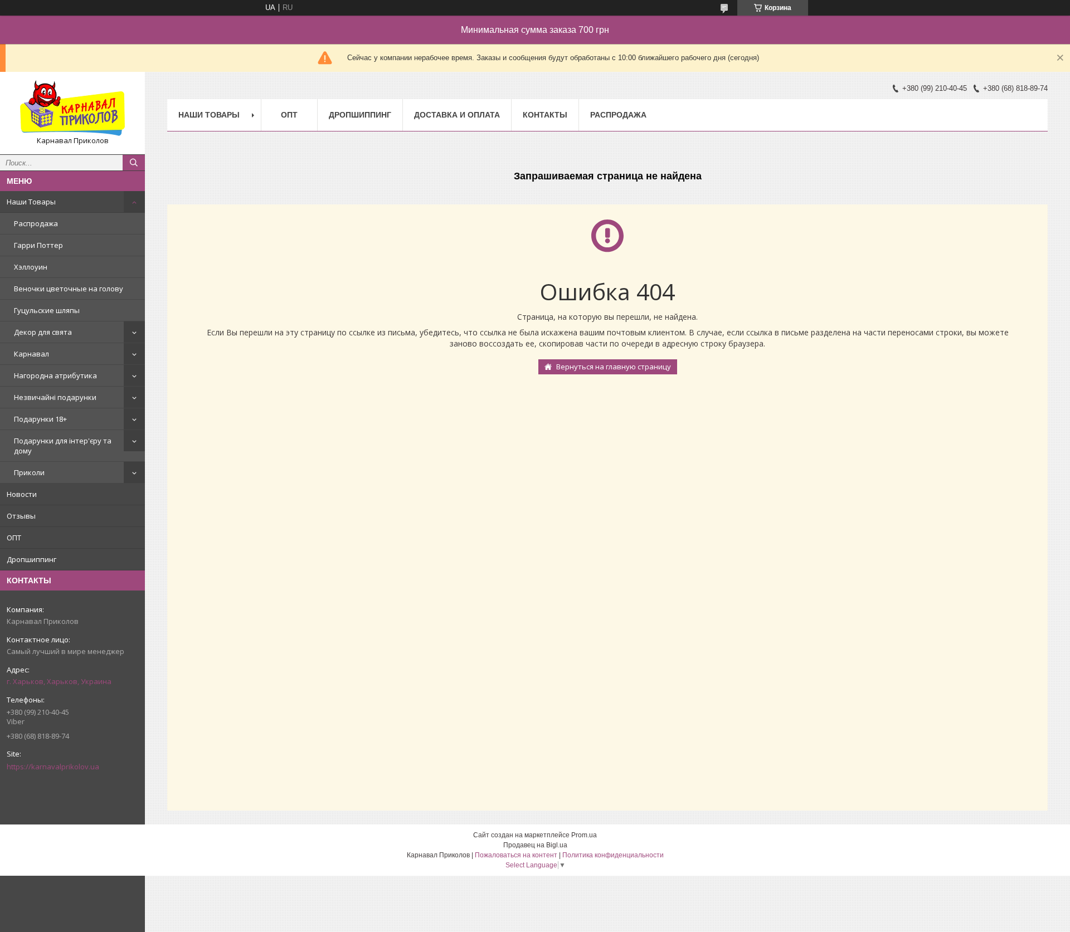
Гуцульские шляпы (47, 310)
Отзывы (21, 516)
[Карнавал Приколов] (72, 108)
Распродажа (36, 223)
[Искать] (134, 162)
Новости (22, 494)
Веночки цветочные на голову (68, 289)
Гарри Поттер (38, 245)
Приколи (29, 472)
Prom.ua (584, 835)
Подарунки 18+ (40, 419)
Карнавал (31, 354)
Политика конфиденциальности (613, 855)
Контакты (545, 114)
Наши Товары (31, 202)
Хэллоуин (30, 267)
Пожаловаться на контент (516, 855)
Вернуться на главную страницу (613, 367)
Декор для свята (43, 332)
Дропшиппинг (31, 559)
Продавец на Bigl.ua (535, 845)
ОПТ (14, 538)
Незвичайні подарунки (55, 397)
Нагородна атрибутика (55, 375)
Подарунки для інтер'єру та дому (62, 446)
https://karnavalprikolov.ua (53, 767)
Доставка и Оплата (457, 114)
